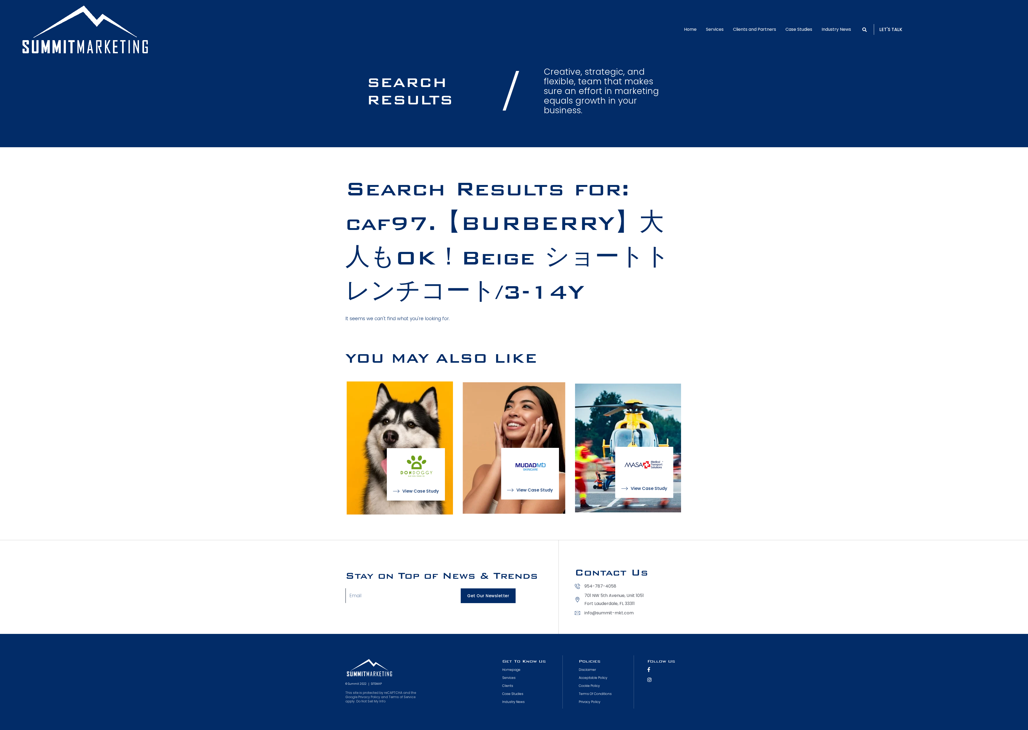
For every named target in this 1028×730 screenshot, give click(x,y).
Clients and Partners (754, 29)
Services (715, 29)
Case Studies (798, 29)
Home (690, 29)
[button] (864, 30)
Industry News (836, 29)
